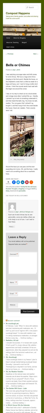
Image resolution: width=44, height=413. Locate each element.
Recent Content (14, 321)
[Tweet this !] (18, 182)
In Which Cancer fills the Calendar (18, 405)
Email (13, 293)
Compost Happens (18, 13)
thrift (33, 189)
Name (13, 282)
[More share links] (31, 182)
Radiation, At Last (12, 340)
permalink (22, 191)
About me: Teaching (12, 42)
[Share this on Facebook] (14, 182)
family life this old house (28, 187)
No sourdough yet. (12, 323)
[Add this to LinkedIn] (22, 182)
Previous (9, 54)
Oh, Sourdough (11, 357)
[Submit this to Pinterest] (27, 182)
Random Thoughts (12, 189)
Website (12, 305)
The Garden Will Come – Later (16, 388)
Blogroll (24, 42)
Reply (11, 226)
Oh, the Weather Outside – (15, 371)
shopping (21, 189)
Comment (14, 254)
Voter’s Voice (10, 47)
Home (8, 38)
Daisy (8, 191)
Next (35, 54)
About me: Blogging (19, 38)
